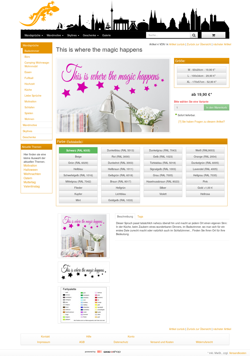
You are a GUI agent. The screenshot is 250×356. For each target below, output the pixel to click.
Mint (78, 200)
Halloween (31, 169)
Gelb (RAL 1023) (163, 156)
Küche (28, 89)
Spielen (29, 113)
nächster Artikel (222, 44)
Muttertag (30, 182)
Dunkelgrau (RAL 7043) (163, 150)
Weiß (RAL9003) (205, 150)
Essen (28, 72)
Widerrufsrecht (204, 342)
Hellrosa (205, 194)
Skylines (72, 35)
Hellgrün (121, 187)
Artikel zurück (177, 44)
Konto (131, 336)
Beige (78, 156)
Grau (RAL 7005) (163, 175)
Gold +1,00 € (205, 187)
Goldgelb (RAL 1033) (120, 200)
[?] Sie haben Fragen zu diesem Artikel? (201, 121)
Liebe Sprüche (33, 95)
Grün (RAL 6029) (78, 163)
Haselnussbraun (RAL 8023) (162, 181)
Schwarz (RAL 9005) (78, 150)
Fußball (29, 78)
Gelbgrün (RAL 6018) (120, 175)
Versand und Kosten (162, 342)
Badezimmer (32, 51)
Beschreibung (125, 216)
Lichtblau (120, 194)
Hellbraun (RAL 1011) (120, 169)
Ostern (28, 178)
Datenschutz (121, 342)
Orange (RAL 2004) (205, 156)
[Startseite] (39, 13)
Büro (27, 56)
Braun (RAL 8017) (120, 181)
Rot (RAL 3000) (121, 156)
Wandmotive (54, 35)
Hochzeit (30, 84)
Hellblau (78, 169)
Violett (163, 194)
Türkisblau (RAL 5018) (163, 163)
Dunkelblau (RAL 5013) (120, 150)
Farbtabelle (74, 141)
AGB (82, 342)
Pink (205, 181)
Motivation (30, 101)
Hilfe (88, 336)
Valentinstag (32, 186)
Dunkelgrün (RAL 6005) (205, 163)
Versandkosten (237, 353)
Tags (140, 216)
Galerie (106, 35)
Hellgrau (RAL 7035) (205, 175)
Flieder (78, 187)
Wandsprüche (33, 35)
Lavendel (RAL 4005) (205, 169)
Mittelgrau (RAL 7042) (78, 181)
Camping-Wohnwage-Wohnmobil (37, 64)
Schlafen (30, 107)
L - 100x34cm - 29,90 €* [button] (202, 76)
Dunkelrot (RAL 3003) (120, 163)
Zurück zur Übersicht (199, 44)
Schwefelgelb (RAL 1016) (78, 175)
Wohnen (29, 119)
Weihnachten (32, 174)
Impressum (43, 342)
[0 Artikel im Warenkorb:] (213, 35)
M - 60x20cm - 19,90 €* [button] (201, 69)
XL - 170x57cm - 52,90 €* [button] (202, 82)
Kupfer (78, 194)
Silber (163, 187)
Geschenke (90, 35)
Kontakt (45, 336)
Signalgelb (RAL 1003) (163, 169)
